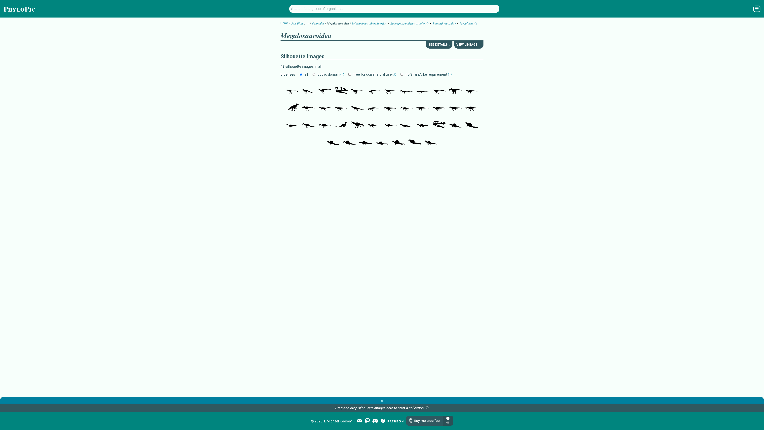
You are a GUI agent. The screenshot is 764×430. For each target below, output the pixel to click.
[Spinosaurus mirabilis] (414, 139)
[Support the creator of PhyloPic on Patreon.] (395, 421)
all (306, 74)
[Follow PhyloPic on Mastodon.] (367, 421)
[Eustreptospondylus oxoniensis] (422, 88)
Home (284, 23)
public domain (331, 74)
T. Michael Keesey (337, 421)
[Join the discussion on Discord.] (375, 421)
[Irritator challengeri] (406, 122)
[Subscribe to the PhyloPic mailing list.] (359, 421)
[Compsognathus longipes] (292, 88)
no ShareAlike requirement (428, 74)
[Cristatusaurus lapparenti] (422, 105)
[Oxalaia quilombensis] (455, 122)
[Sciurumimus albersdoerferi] (357, 88)
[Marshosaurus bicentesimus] (390, 88)
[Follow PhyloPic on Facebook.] (383, 421)
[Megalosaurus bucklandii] (292, 105)
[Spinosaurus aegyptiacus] (471, 122)
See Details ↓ (439, 44)
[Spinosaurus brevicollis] (365, 139)
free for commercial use (374, 74)
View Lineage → (468, 44)
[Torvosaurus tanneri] (455, 88)
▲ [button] (382, 400)
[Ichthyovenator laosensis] (422, 122)
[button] (427, 408)
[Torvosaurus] (390, 105)
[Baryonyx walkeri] (406, 105)
